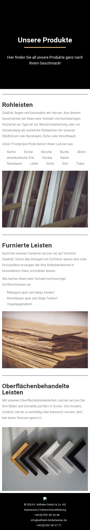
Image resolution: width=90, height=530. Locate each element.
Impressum (31, 509)
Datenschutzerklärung (53, 509)
